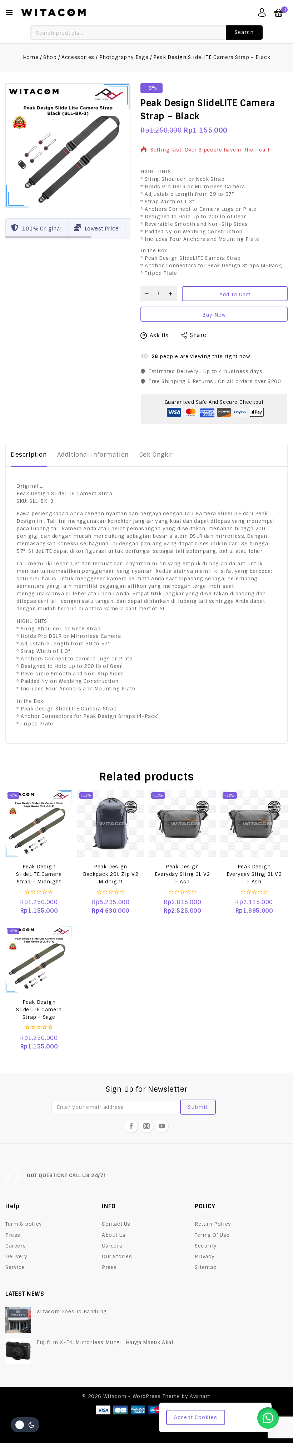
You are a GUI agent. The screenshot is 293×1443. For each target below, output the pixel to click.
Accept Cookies (195, 1417)
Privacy (204, 1256)
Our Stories (117, 1256)
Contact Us (116, 1224)
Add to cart (234, 294)
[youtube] (161, 1126)
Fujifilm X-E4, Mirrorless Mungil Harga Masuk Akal (104, 1342)
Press (12, 1235)
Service (15, 1267)
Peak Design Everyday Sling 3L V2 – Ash (254, 874)
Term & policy (23, 1224)
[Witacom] (53, 12)
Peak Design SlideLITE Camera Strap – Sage (39, 1009)
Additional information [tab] (93, 454)
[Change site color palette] (25, 1424)
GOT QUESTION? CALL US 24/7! (66, 1175)
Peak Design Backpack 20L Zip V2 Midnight (110, 874)
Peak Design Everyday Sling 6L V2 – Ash (182, 874)
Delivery (16, 1256)
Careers (15, 1246)
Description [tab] (29, 454)
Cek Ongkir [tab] (156, 454)
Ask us (159, 335)
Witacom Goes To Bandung (71, 1311)
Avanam (200, 1396)
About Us (114, 1235)
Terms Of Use (212, 1235)
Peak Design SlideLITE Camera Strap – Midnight (39, 874)
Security (206, 1246)
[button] (268, 1418)
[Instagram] (146, 1126)
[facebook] (131, 1126)
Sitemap (206, 1267)
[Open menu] (9, 12)
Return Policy (213, 1224)
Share (198, 335)
